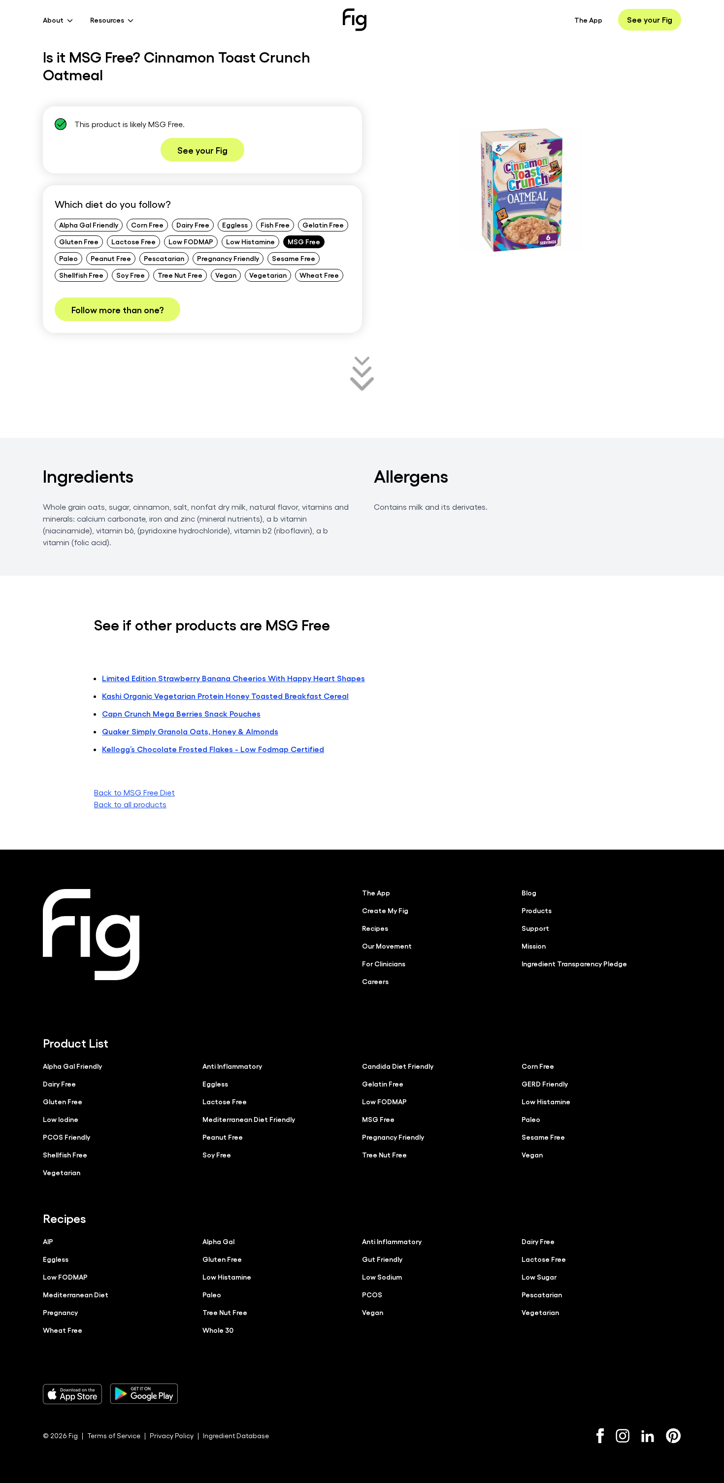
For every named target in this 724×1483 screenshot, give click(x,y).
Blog (529, 892)
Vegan (225, 275)
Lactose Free (133, 241)
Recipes (375, 927)
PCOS (372, 1294)
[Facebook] (600, 1435)
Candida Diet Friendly (397, 1065)
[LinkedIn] (647, 1436)
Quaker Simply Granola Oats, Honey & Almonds (190, 731)
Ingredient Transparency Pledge (574, 963)
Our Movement (387, 945)
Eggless (235, 225)
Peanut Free (111, 258)
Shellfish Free (81, 275)
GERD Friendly (545, 1083)
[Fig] (354, 20)
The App (588, 20)
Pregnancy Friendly (228, 258)
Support (535, 927)
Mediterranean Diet (75, 1294)
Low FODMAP (190, 241)
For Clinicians (383, 963)
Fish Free (275, 225)
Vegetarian (268, 275)
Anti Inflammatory (232, 1065)
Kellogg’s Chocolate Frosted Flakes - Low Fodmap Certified (213, 749)
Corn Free (147, 225)
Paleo (68, 258)
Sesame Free (293, 258)
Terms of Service (113, 1435)
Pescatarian (164, 258)
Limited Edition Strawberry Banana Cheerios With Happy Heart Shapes (233, 678)
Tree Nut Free (180, 275)
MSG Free (304, 241)
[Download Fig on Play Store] (144, 1394)
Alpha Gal (218, 1241)
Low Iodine (60, 1119)
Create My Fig (385, 910)
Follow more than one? (117, 309)
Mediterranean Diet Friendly (248, 1119)
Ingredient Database (236, 1435)
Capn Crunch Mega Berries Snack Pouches (181, 713)
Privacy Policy (172, 1435)
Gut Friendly (382, 1258)
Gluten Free (79, 241)
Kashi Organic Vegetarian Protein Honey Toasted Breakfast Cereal (225, 695)
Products (537, 910)
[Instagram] (622, 1436)
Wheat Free (319, 275)
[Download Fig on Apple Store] (72, 1394)
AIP (48, 1241)
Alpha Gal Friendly (88, 225)
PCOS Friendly (66, 1136)
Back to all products (130, 804)
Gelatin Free (323, 225)
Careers (375, 981)
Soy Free (130, 275)
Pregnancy (60, 1312)
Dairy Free (192, 225)
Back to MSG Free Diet (134, 792)
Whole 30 (217, 1329)
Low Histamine (250, 241)
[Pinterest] (673, 1435)
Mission (534, 945)
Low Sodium (382, 1276)
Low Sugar (539, 1276)
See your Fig (649, 19)
